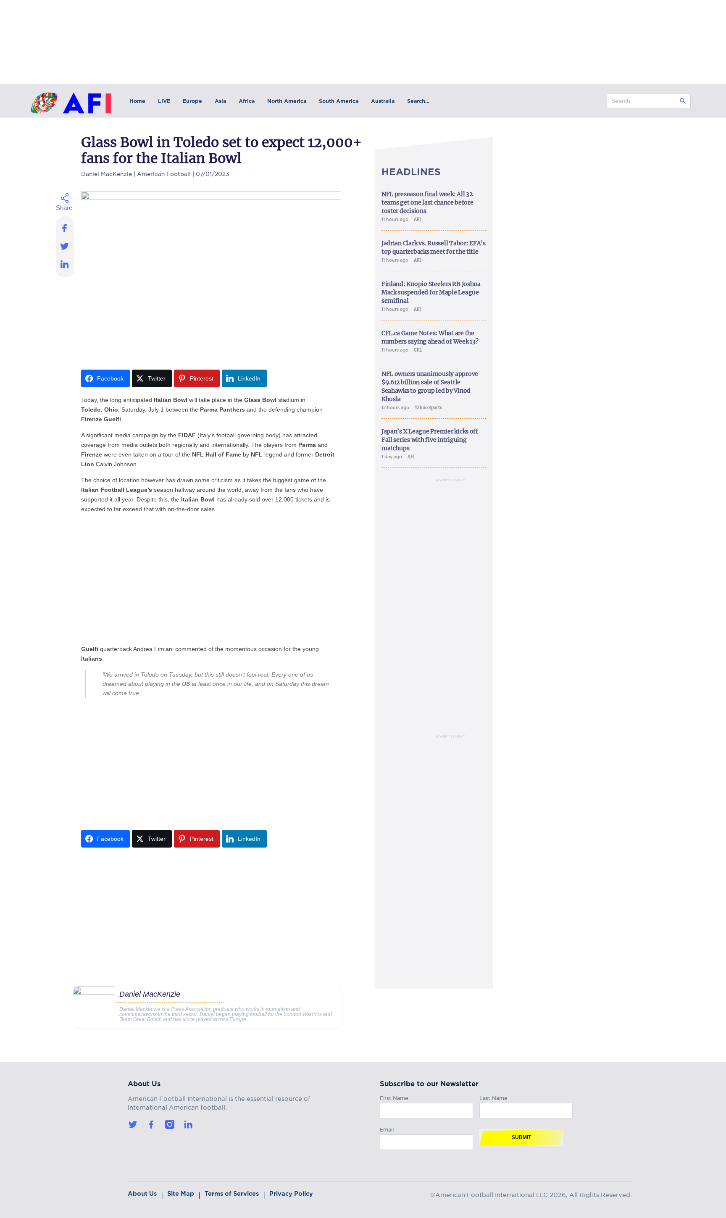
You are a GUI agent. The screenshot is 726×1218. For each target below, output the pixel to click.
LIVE (164, 101)
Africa (247, 101)
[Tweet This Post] (64, 246)
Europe (192, 101)
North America (286, 101)
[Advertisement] (211, 579)
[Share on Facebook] (64, 225)
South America (338, 101)
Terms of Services (232, 1193)
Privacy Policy (291, 1193)
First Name (394, 1097)
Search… (418, 101)
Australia (383, 101)
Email (387, 1128)
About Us (142, 1193)
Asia (220, 101)
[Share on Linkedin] (64, 266)
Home (137, 101)
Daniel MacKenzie (106, 173)
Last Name (493, 1097)
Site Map (180, 1193)
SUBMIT (521, 1137)
